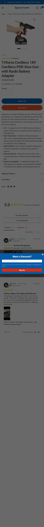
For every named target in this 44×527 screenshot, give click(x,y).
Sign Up (22, 270)
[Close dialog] (42, 254)
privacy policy (29, 264)
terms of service (37, 264)
